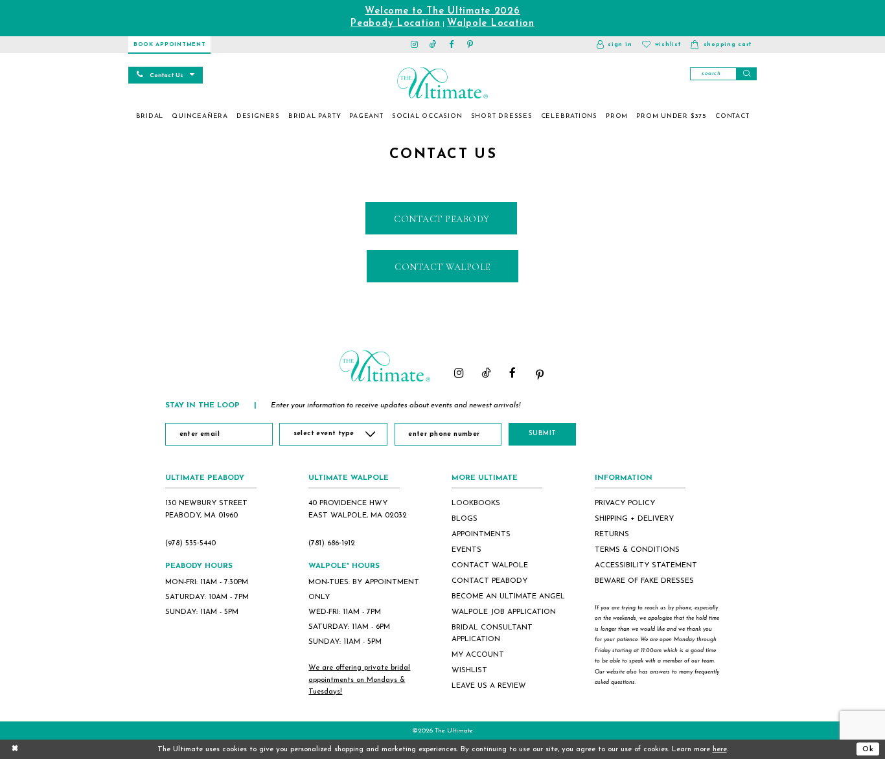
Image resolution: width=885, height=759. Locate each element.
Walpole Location (490, 23)
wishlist (469, 670)
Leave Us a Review (489, 686)
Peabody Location (396, 23)
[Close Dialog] (15, 749)
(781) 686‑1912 (331, 543)
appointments (481, 534)
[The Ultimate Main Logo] (442, 82)
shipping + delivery (634, 519)
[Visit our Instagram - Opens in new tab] (415, 44)
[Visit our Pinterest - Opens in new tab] (470, 44)
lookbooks (476, 503)
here (720, 749)
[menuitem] (150, 116)
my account (478, 655)
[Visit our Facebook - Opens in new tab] (451, 44)
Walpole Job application (504, 612)
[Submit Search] (746, 73)
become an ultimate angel (508, 596)
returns (612, 534)
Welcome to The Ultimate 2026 (442, 11)
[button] (614, 44)
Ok (868, 749)
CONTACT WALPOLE (443, 267)
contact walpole (490, 565)
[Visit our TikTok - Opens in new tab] (433, 44)
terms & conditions (637, 550)
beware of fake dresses (644, 581)
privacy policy (625, 503)
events (466, 550)
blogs (464, 519)
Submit (543, 433)
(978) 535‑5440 (190, 543)
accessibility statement (646, 565)
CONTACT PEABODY (442, 219)
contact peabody (489, 581)
